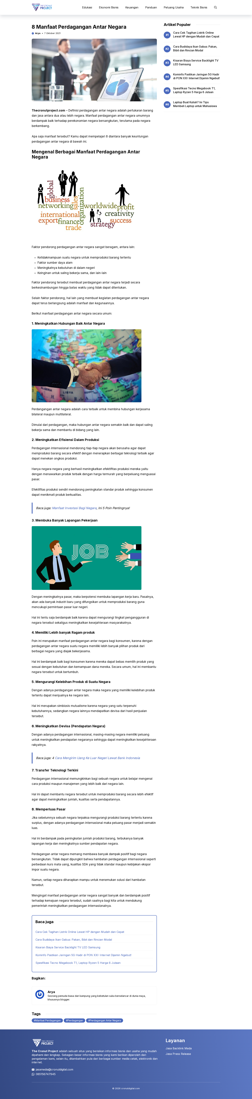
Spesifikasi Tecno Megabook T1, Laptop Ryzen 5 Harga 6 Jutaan (78, 963)
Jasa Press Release (178, 1054)
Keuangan (131, 7)
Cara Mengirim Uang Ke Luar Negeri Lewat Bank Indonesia (97, 758)
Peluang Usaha (174, 7)
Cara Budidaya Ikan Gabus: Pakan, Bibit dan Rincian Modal (73, 939)
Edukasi (87, 7)
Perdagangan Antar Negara (105, 1020)
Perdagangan (75, 1020)
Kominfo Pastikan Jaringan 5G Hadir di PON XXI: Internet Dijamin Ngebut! (83, 955)
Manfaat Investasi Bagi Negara (74, 508)
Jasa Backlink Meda (179, 1048)
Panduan (151, 7)
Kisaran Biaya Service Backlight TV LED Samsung (67, 947)
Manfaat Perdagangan (48, 1020)
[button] (215, 7)
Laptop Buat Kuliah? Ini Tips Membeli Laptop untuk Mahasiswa (195, 104)
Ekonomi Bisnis (108, 7)
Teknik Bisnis (198, 7)
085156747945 (46, 1074)
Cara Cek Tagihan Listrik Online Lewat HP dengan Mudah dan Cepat (79, 932)
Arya (37, 33)
